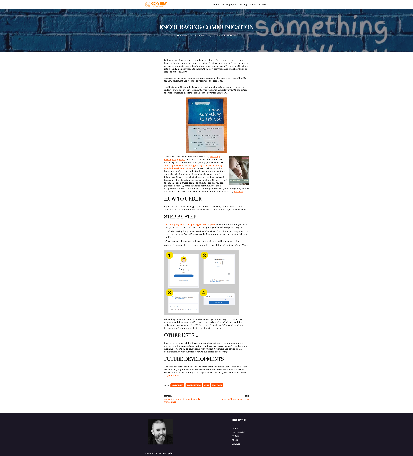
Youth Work (231, 36)
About (253, 4)
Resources (205, 36)
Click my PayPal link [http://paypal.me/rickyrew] (191, 224)
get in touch (173, 375)
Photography (229, 4)
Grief (206, 385)
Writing (243, 4)
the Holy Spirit (165, 453)
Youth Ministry (218, 36)
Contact (263, 4)
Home (216, 4)
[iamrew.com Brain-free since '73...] (156, 4)
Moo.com (238, 191)
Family (197, 36)
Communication (194, 385)
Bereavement (177, 385)
